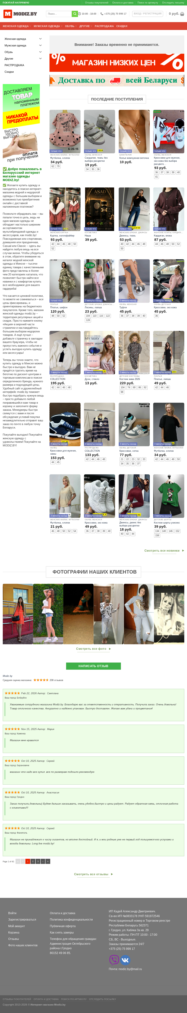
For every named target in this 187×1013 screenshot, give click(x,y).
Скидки (121, 26)
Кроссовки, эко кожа (165, 307)
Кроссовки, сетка (128, 450)
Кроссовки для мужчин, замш (63, 452)
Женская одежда (16, 26)
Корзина (13, 932)
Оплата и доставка (122, 2)
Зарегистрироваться (22, 919)
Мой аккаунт (16, 926)
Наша (88, 235)
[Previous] (11, 614)
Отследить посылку (173, 2)
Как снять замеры (62, 932)
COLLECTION (57, 379)
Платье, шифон (58, 307)
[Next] (176, 614)
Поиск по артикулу (148, 2)
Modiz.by (7, 676)
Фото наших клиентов (23, 945)
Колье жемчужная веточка (134, 158)
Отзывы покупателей (96, 2)
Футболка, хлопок (60, 158)
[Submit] (75, 14)
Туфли (123, 307)
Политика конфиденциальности (71, 919)
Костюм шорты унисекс (167, 522)
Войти (12, 913)
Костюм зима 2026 (129, 379)
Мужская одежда (47, 26)
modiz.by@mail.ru (130, 969)
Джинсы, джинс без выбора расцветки (130, 524)
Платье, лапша (162, 379)
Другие (84, 26)
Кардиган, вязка (163, 235)
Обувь (69, 26)
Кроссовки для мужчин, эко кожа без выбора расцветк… (167, 160)
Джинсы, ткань (127, 235)
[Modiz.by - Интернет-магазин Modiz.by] (21, 14)
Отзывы (13, 938)
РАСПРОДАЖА (104, 26)
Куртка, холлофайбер (62, 235)
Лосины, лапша (93, 307)
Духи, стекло (92, 379)
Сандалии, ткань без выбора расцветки (96, 159)
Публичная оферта (63, 926)
